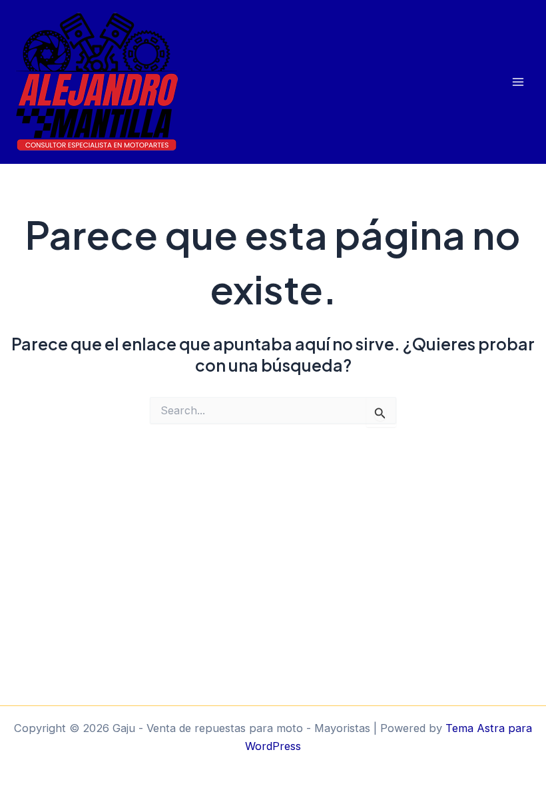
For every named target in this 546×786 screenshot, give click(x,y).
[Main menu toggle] (518, 82)
